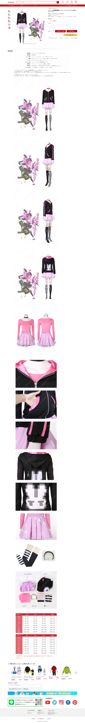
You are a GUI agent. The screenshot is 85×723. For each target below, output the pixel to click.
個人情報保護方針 (41, 718)
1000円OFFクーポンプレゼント (25, 5)
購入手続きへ (72, 31)
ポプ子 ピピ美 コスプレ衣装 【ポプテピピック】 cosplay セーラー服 (16, 677)
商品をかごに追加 (60, 31)
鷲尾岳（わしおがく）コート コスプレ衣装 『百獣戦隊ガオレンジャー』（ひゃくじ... (29, 677)
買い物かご (63, 2)
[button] (9, 9)
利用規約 (33, 718)
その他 (20, 7)
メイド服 (34, 5)
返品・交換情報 (74, 37)
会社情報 (48, 718)
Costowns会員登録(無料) (67, 5)
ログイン (75, 5)
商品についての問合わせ (64, 37)
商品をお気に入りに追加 (52, 37)
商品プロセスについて (41, 713)
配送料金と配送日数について (53, 713)
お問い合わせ (29, 713)
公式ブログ (46, 721)
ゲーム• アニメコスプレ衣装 (12, 7)
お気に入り (67, 2)
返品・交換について (51, 714)
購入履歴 (75, 2)
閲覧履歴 (71, 2)
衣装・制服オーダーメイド (13, 5)
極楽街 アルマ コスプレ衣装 (53, 676)
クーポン (39, 714)
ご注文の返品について (55, 15)
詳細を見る (75, 16)
